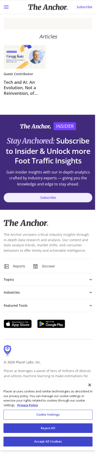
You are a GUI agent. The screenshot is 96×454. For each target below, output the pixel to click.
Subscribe (84, 7)
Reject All (48, 428)
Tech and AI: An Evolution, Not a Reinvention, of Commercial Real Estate (21, 88)
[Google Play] (51, 324)
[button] (48, 279)
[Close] (90, 385)
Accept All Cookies (48, 441)
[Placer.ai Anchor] (48, 7)
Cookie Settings (48, 414)
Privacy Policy (27, 405)
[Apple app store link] (18, 324)
